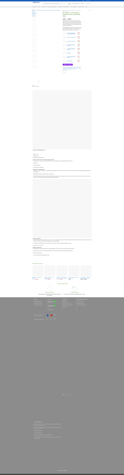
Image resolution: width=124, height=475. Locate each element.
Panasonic (65, 70)
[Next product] (89, 10)
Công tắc (66, 11)
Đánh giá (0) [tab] (37, 86)
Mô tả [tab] (33, 86)
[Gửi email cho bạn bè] (65, 72)
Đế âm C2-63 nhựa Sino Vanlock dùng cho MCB (73, 278)
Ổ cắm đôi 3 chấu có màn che (71, 41)
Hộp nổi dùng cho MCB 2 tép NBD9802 (36, 278)
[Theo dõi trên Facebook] (47, 315)
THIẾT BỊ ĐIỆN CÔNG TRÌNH (71, 10)
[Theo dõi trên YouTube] (51, 315)
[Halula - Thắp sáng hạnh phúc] (36, 4)
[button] (83, 3)
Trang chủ (64, 10)
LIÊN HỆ (49, 299)
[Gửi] (64, 3)
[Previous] (39, 46)
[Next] (59, 46)
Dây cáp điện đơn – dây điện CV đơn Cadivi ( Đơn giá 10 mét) (85, 278)
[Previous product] (90, 10)
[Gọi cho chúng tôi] (55, 302)
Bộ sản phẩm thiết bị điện (69, 67)
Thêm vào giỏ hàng (68, 64)
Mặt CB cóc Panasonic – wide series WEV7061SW (49, 278)
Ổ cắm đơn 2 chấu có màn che (71, 37)
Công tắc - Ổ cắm (77, 67)
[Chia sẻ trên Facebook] (63, 72)
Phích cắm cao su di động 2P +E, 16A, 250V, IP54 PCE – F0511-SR (61, 278)
